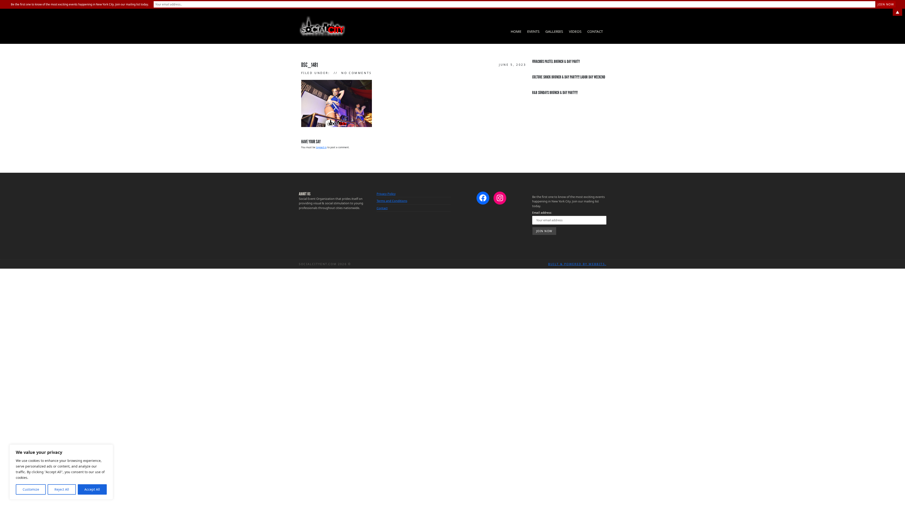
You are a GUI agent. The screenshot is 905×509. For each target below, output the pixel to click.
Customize (31, 489)
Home (516, 31)
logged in (321, 147)
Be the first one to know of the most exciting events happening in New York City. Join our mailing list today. (80, 4)
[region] (61, 472)
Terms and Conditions (392, 201)
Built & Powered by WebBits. (577, 264)
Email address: (542, 212)
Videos (575, 31)
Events (533, 31)
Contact (595, 31)
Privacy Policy (386, 194)
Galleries (554, 31)
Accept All (92, 489)
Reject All (61, 489)
